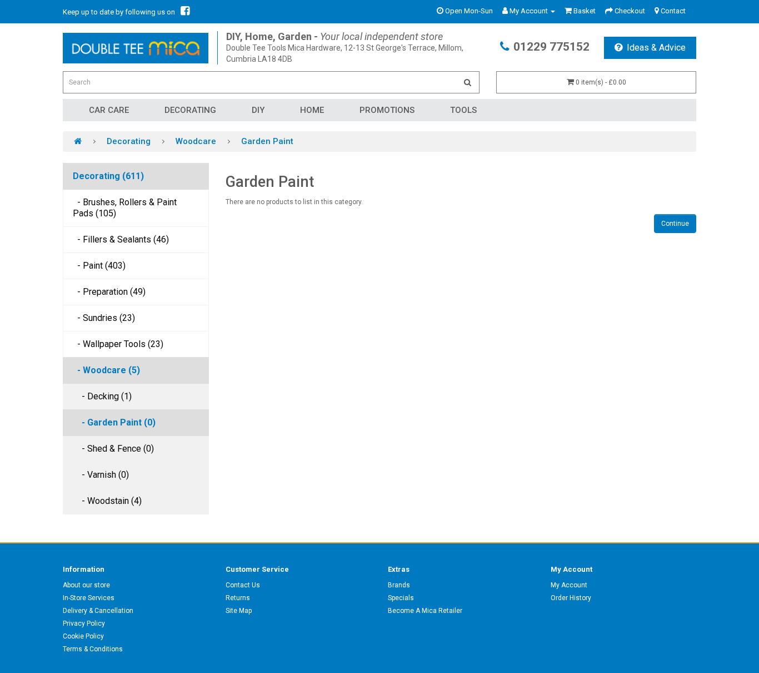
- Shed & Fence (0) (113, 448)
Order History (571, 598)
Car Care (109, 110)
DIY (258, 110)
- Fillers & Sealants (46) (121, 239)
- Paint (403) (99, 265)
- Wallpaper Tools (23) (118, 344)
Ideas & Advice (656, 47)
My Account (569, 585)
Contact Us (243, 585)
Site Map (239, 611)
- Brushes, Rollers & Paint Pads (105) (125, 208)
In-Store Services (88, 598)
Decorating (190, 110)
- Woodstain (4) (107, 501)
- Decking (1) (102, 396)
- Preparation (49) (109, 291)
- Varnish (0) (101, 474)
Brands (399, 585)
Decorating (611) (108, 176)
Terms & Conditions (93, 649)
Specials (401, 598)
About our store (86, 585)
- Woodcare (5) (106, 370)
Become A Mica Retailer (425, 611)
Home (312, 110)
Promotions (387, 110)
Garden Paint (267, 141)
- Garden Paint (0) (114, 422)
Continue (675, 223)
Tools (463, 110)
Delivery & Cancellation (98, 611)
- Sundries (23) (104, 318)
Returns (238, 598)
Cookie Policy (83, 636)
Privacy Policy (84, 623)
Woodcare (196, 141)
